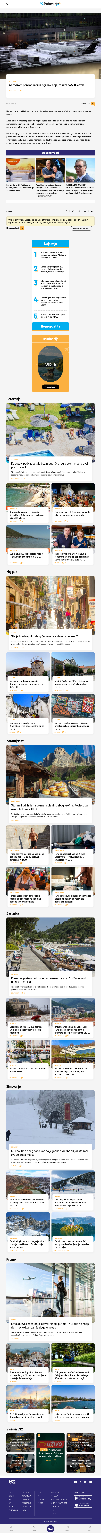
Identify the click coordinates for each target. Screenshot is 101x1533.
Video (40, 1492)
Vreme (40, 1503)
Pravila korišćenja (58, 1499)
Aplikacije (54, 1507)
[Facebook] (75, 1482)
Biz (10, 1499)
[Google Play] (83, 1498)
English (41, 1499)
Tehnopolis (26, 1503)
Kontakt (54, 1514)
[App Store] (83, 1505)
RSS (52, 1510)
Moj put (11, 572)
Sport (11, 1496)
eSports (25, 1499)
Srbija (50, 1446)
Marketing (54, 1492)
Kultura (25, 1492)
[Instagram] (85, 1482)
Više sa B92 (14, 1429)
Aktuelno (12, 81)
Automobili (26, 1507)
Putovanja (13, 1510)
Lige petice (80, 1457)
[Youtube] (90, 1482)
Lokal (24, 1510)
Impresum (54, 1496)
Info (11, 1492)
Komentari (87, 104)
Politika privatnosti (58, 1503)
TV (39, 1496)
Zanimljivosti (15, 741)
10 (68, 1036)
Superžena (26, 1496)
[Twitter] (80, 1482)
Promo (11, 1259)
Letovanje (13, 399)
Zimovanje (13, 1086)
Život (11, 1503)
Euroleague (20, 1457)
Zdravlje (13, 1507)
